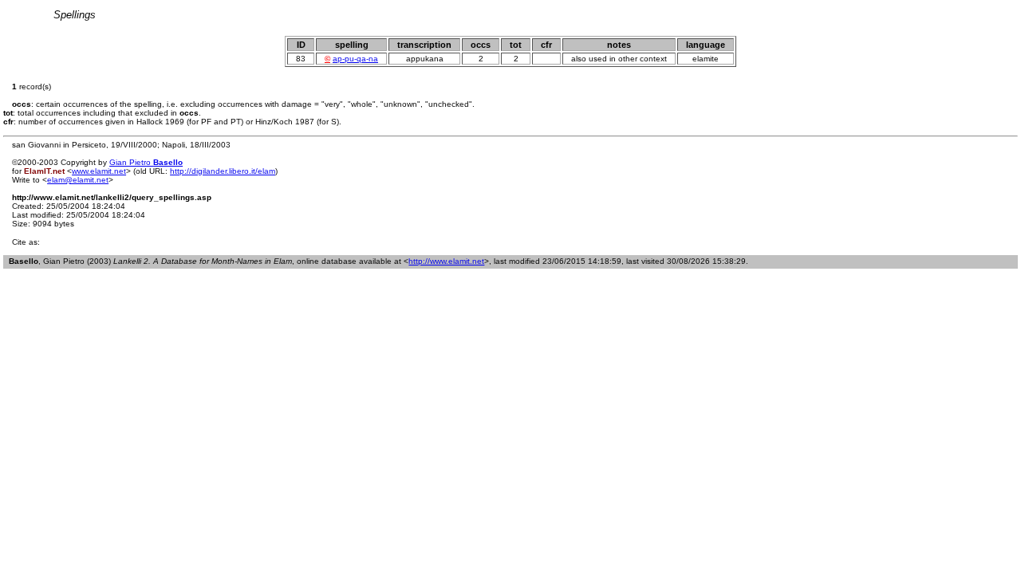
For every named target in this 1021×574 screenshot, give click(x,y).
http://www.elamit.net (446, 261)
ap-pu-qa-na (355, 58)
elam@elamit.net (77, 179)
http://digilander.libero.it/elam (222, 171)
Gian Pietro (146, 162)
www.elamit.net (99, 171)
